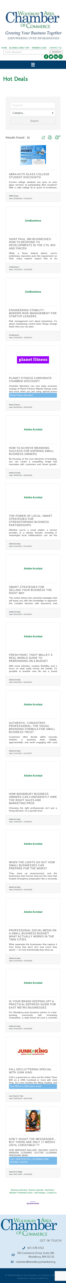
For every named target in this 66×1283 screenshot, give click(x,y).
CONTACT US (55, 47)
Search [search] (34, 121)
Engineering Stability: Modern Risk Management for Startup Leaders (33, 313)
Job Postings (39, 1193)
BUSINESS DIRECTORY (19, 47)
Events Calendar (36, 1190)
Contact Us (52, 1193)
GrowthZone (42, 1278)
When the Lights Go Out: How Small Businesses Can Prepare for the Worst (32, 865)
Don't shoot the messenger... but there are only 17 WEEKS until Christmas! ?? (32, 1142)
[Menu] (33, 64)
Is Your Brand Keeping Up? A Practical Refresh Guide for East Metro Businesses (32, 1004)
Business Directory (19, 1190)
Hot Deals (49, 1190)
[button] (43, 137)
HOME (4, 47)
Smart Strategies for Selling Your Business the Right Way (30, 590)
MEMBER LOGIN (39, 47)
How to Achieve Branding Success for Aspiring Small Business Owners (31, 451)
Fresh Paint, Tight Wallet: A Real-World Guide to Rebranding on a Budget (31, 658)
